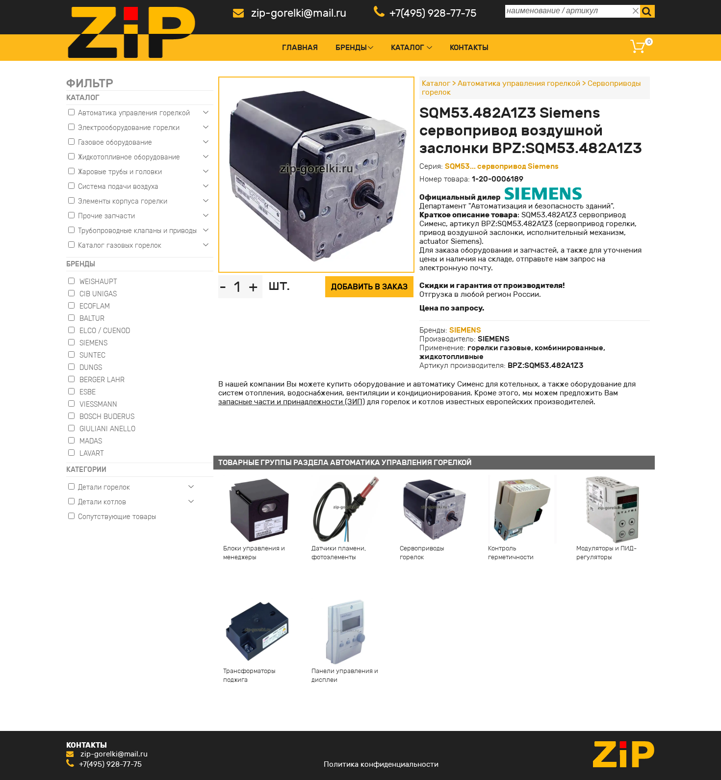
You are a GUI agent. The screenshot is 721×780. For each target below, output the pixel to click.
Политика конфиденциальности (381, 764)
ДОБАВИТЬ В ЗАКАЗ (369, 286)
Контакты (469, 47)
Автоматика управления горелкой (519, 83)
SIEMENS (465, 330)
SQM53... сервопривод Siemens (502, 166)
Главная (300, 47)
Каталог (407, 47)
